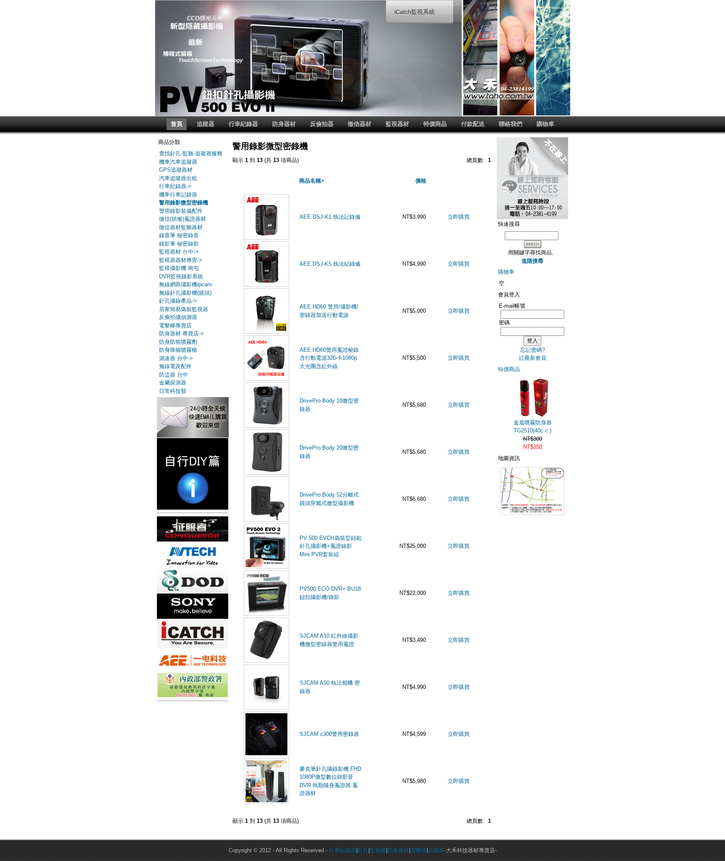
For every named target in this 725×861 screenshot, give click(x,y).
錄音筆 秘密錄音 (179, 235)
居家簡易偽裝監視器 (183, 309)
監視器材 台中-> (178, 252)
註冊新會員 (532, 358)
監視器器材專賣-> (180, 260)
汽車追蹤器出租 (178, 178)
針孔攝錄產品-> (178, 301)
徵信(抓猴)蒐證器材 (182, 219)
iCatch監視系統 (414, 11)
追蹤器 (205, 123)
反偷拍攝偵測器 (178, 317)
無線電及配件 (175, 366)
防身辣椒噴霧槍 (178, 350)
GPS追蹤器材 (176, 170)
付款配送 (473, 123)
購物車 (545, 123)
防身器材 (284, 123)
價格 (420, 181)
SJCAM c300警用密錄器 (329, 734)
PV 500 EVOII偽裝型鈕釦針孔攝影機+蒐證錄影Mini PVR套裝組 (331, 546)
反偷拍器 (322, 123)
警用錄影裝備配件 (181, 211)
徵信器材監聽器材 (181, 227)
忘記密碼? (532, 350)
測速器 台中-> (176, 358)
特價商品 (435, 123)
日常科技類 (172, 391)
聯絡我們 (510, 123)
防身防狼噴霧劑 (178, 342)
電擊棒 (418, 850)
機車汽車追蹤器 (178, 162)
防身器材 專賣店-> (181, 333)
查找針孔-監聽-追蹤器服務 (190, 153)
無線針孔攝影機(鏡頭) (185, 293)
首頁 (177, 123)
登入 (532, 341)
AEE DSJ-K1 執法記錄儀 (330, 217)
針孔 (362, 850)
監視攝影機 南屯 (179, 268)
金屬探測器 (172, 382)
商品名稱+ (311, 181)
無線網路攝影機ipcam (185, 284)
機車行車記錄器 (178, 194)
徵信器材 (359, 123)
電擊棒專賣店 (175, 325)
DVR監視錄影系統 (181, 276)
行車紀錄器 (243, 123)
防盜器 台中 (173, 375)
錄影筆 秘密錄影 (179, 244)
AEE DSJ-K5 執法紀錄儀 (330, 264)
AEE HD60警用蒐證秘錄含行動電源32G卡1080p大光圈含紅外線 (329, 358)
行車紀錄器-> (175, 186)
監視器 (378, 850)
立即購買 (458, 217)
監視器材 (397, 123)
